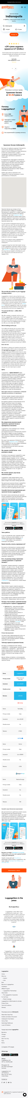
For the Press (5, 997)
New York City (5, 1038)
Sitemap (4, 1007)
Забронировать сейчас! (14, 870)
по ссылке (18, 621)
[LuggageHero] (8, 8)
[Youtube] (9, 1082)
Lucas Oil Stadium (6, 1025)
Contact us (4, 1079)
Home (3, 974)
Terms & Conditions (6, 1005)
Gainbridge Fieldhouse (7, 1023)
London (3, 1036)
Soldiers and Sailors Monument (9, 1016)
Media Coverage (7, 999)
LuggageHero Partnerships (9, 990)
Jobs (4, 980)
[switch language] (21, 7)
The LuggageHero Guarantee (10, 995)
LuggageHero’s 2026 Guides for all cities (12, 1001)
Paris (3, 1040)
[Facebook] (2, 1082)
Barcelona (4, 1032)
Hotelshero (4, 986)
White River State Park (7, 1014)
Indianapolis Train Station (8, 1019)
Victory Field (5, 1021)
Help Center (5, 993)
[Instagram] (6, 1082)
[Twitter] (4, 1082)
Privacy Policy (5, 1003)
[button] (25, 1095)
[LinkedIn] (11, 1082)
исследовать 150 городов (8, 1047)
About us (4, 976)
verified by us (7, 249)
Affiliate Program (6, 988)
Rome (3, 1042)
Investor (5, 978)
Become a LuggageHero (8, 984)
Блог (3, 982)
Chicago (4, 1034)
